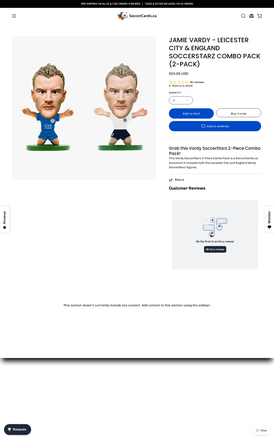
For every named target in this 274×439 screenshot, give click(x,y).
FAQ (15, 408)
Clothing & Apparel (78, 388)
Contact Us (20, 388)
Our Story (19, 381)
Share (179, 180)
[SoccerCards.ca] (137, 16)
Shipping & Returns (27, 401)
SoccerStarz (73, 401)
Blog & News (21, 395)
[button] (243, 16)
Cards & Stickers (77, 381)
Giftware (70, 395)
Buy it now (238, 113)
